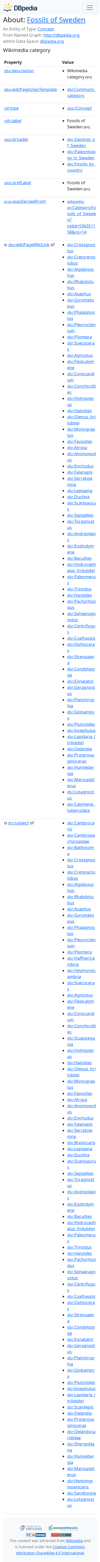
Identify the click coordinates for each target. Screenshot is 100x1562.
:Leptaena (79, 490)
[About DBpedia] (20, 7)
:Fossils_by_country (81, 167)
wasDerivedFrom (25, 201)
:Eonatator (80, 681)
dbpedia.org (52, 41)
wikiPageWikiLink (28, 244)
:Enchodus (80, 466)
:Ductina (78, 497)
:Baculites (79, 558)
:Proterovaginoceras (80, 758)
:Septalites (80, 515)
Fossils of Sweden (56, 19)
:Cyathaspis (81, 638)
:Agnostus (80, 355)
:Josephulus (81, 730)
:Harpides (79, 595)
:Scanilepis (80, 1407)
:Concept (79, 108)
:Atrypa (77, 447)
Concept (46, 29)
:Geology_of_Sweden (81, 142)
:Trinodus (79, 589)
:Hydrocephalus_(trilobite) (81, 567)
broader (16, 139)
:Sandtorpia (81, 1493)
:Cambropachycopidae (81, 838)
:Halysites (79, 410)
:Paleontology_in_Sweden (81, 155)
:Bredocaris (81, 1142)
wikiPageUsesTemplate (30, 89)
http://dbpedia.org (61, 35)
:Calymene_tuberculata (81, 807)
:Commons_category (81, 92)
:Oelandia (79, 749)
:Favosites (79, 441)
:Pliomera (79, 337)
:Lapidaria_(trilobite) (81, 740)
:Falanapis (80, 472)
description (19, 71)
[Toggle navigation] (90, 8)
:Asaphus (79, 294)
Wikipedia (74, 1540)
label (12, 120)
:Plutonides (81, 724)
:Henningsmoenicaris (80, 1484)
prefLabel (17, 182)
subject (18, 823)
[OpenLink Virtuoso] (30, 1527)
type (11, 108)
